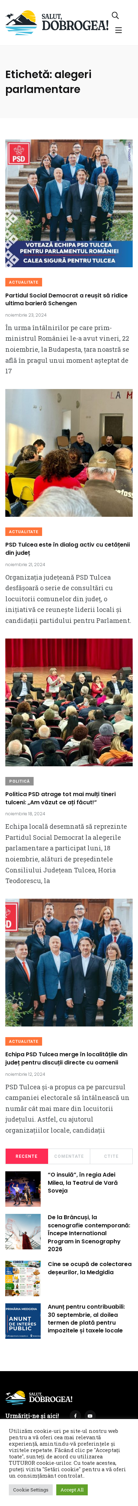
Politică (19, 781)
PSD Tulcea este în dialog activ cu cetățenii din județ (67, 549)
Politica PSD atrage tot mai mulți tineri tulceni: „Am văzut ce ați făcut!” (60, 798)
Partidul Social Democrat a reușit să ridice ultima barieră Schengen (66, 299)
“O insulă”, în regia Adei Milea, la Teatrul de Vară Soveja (83, 1183)
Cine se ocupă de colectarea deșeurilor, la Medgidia (90, 1268)
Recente (27, 1156)
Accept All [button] (72, 1489)
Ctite (111, 1156)
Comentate (69, 1156)
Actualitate (23, 282)
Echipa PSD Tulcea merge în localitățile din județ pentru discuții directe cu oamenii (66, 1059)
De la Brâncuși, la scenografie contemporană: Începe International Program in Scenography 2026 (89, 1233)
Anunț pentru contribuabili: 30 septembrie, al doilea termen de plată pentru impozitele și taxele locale (86, 1319)
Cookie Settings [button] (30, 1489)
